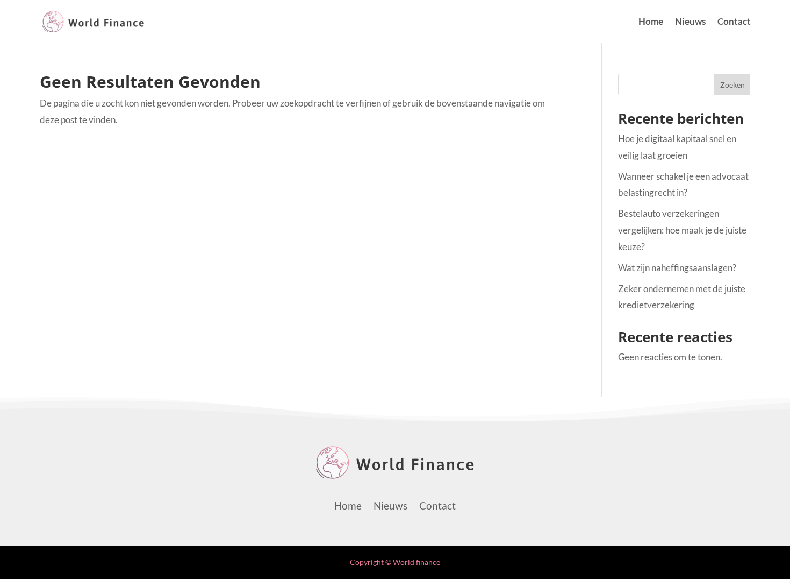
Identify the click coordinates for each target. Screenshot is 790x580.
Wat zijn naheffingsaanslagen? (677, 267)
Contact (734, 22)
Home (650, 22)
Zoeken (732, 84)
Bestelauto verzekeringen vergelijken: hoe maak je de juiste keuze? (682, 230)
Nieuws (690, 22)
